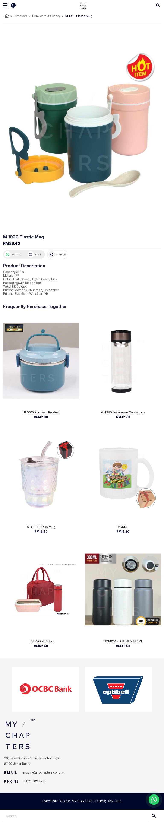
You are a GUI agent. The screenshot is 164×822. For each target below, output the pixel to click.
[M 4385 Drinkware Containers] (123, 361)
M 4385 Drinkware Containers (123, 412)
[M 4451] (123, 475)
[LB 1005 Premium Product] (41, 361)
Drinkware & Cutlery (47, 16)
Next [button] (155, 689)
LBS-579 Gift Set (41, 641)
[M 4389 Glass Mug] (41, 475)
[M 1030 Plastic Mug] (82, 127)
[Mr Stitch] (83, 5)
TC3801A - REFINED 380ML (123, 641)
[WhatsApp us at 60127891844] (154, 799)
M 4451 (122, 527)
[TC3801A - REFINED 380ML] (123, 590)
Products (22, 16)
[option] (45, 689)
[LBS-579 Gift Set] (41, 590)
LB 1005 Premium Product (41, 412)
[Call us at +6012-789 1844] (11, 5)
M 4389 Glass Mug (41, 527)
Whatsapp (17, 254)
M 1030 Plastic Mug (78, 16)
